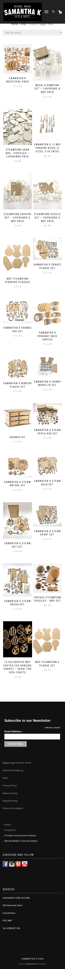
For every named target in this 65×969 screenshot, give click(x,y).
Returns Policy (10, 793)
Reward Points (10, 800)
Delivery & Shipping (13, 770)
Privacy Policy (10, 785)
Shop (23, 24)
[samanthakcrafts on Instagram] (12, 863)
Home (14, 24)
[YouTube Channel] (24, 863)
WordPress (42, 964)
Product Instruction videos (20, 835)
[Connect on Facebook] (5, 863)
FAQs (5, 778)
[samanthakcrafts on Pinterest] (18, 863)
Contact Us (10, 830)
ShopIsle (22, 964)
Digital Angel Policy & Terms (17, 762)
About (8, 824)
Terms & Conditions (13, 808)
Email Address (13, 731)
